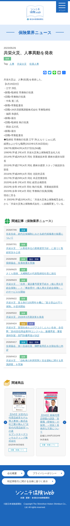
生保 (23, 230)
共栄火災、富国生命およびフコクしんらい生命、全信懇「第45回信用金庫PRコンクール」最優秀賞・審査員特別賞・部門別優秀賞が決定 (34, 331)
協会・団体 (34, 259)
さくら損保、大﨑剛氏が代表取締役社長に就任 (31, 273)
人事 (12, 64)
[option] (19, 422)
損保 (7, 59)
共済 (31, 324)
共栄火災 (22, 64)
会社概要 (12, 473)
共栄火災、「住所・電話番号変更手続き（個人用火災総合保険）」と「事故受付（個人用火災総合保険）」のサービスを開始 (34, 288)
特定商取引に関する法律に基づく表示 (27, 481)
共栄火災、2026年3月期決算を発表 (25, 317)
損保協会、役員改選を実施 (20, 263)
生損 (23, 324)
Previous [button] (5, 422)
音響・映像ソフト (17, 450)
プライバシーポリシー (45, 473)
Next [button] (64, 422)
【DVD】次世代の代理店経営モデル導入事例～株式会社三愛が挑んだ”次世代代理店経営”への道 (19, 427)
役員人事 (34, 64)
